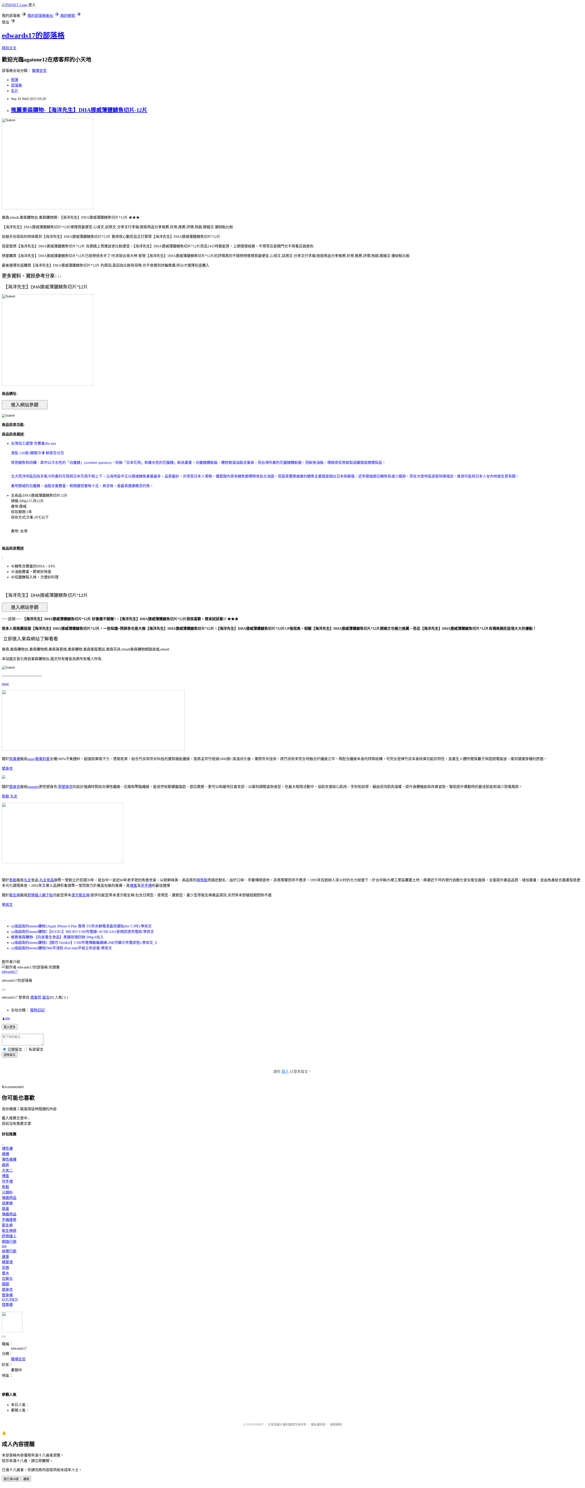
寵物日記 (37, 1010)
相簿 (14, 80)
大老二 (7, 1170)
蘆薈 (5, 1257)
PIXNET (258, 1424)
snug (5, 684)
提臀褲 (7, 1305)
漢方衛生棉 (80, 895)
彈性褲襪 (9, 1159)
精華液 (7, 1262)
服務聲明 (336, 1424)
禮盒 (133, 885)
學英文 (7, 905)
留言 (46, 997)
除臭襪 (14, 759)
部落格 (16, 85)
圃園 (5, 1284)
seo (4, 1246)
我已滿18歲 (11, 1479)
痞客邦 (35, 997)
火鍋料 (7, 1192)
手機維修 (9, 1220)
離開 (26, 1479)
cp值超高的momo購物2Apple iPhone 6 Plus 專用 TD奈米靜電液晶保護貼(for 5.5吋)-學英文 (81, 926)
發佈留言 (10, 1055)
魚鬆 (5, 796)
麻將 (5, 1165)
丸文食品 (46, 880)
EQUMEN (10, 1299)
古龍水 (7, 1279)
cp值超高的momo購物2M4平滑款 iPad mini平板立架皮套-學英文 (61, 948)
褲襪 (5, 1154)
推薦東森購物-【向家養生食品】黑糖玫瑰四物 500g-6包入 (57, 937)
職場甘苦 (39, 71)
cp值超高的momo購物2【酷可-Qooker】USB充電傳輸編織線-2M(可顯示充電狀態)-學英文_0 (84, 943)
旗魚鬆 (202, 880)
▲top (6, 1018)
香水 (5, 1273)
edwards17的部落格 (33, 35)
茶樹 (5, 1268)
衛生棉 (14, 895)
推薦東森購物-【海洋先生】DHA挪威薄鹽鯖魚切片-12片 (79, 110)
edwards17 (10, 972)
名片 (14, 91)
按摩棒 (7, 1203)
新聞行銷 (9, 1251)
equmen (33, 787)
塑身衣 (7, 768)
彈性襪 (7, 1148)
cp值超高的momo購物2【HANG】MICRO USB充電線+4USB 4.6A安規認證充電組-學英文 (82, 932)
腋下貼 (47, 895)
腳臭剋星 (42, 759)
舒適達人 (34, 895)
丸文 (13, 796)
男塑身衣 (65, 787)
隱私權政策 (318, 1424)
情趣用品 (9, 1198)
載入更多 (10, 1027)
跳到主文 (9, 48)
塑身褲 (7, 1295)
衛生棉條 (9, 1231)
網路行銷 (9, 1242)
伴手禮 (146, 885)
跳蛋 (5, 1209)
